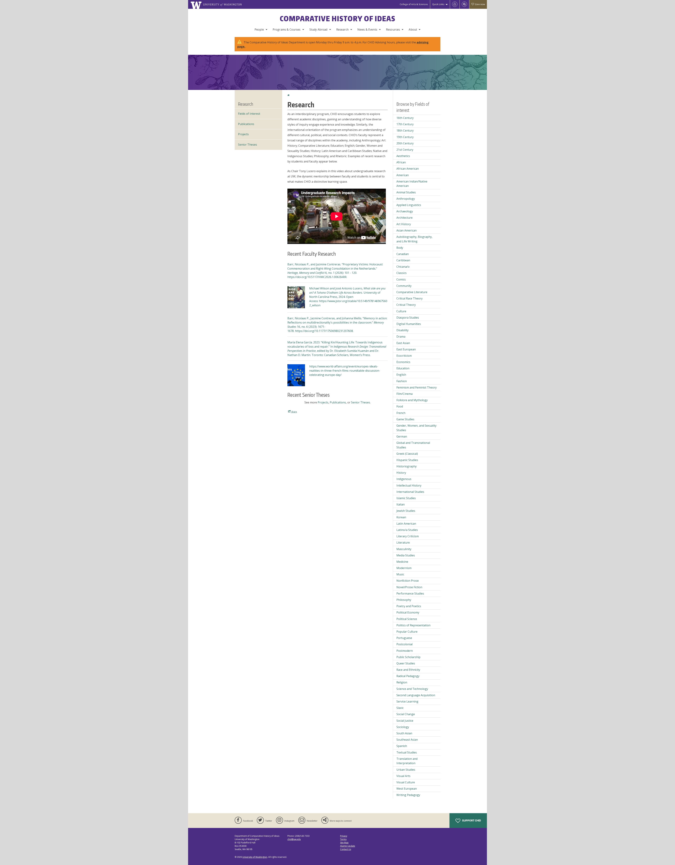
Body (399, 248)
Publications (338, 402)
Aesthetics (403, 156)
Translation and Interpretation (406, 761)
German (401, 436)
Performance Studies (410, 593)
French (400, 413)
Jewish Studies (405, 511)
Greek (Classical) (407, 454)
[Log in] (454, 4)
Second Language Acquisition (415, 695)
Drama (400, 336)
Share (294, 411)
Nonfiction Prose (407, 581)
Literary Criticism (407, 536)
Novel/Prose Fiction (409, 587)
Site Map (344, 842)
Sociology (402, 727)
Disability (402, 330)
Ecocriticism (404, 356)
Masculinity (403, 549)
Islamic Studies (406, 498)
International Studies (410, 492)
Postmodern (404, 651)
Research (342, 29)
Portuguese (404, 638)
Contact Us (345, 849)
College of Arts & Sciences (414, 4)
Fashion (401, 381)
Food (399, 406)
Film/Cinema (404, 394)
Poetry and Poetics (408, 606)
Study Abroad (318, 29)
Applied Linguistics (408, 205)
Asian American (406, 230)
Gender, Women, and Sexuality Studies (416, 428)
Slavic (400, 708)
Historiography (406, 466)
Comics (401, 279)
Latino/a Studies (407, 530)
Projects (323, 402)
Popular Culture (406, 632)
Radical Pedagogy (407, 676)
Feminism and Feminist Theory (416, 387)
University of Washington (254, 857)
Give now (480, 4)
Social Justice (404, 721)
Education (402, 368)
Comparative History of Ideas (337, 18)
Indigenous (403, 479)
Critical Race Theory (409, 298)
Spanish (401, 746)
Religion (401, 682)
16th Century (405, 118)
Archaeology (404, 211)
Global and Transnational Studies (413, 445)
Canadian (402, 254)
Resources (393, 29)
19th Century (405, 137)
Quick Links (438, 4)
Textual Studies (406, 752)
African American (407, 169)
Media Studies (405, 555)
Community (404, 286)
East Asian (403, 343)
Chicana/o (403, 267)
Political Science (406, 619)
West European (406, 789)
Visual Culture (405, 782)
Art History (403, 224)
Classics (401, 273)
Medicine (402, 562)
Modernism (404, 568)
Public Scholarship (408, 657)
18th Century (405, 130)
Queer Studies (405, 663)
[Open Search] (464, 4)
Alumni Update (347, 845)
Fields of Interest (249, 114)
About (413, 29)
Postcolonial (404, 644)
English (401, 375)
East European (406, 349)
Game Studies (405, 419)
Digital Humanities (408, 324)
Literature (403, 542)
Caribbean (403, 260)
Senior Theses (360, 402)
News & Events (367, 29)
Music (400, 574)
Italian (400, 504)
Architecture (404, 218)
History (401, 473)
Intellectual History (408, 485)
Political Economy (407, 612)
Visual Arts (403, 776)
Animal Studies (406, 192)
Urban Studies (405, 770)
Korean (401, 517)
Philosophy (403, 600)
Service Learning (407, 701)
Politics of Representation (413, 625)
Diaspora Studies (407, 317)
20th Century (405, 143)
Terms (343, 839)
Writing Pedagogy (408, 795)
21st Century (404, 150)
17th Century (405, 124)
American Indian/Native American (411, 183)
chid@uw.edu (294, 839)
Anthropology (405, 199)
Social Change (405, 714)
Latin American (406, 523)
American (402, 175)
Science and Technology (412, 689)
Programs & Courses (287, 29)
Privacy (343, 835)
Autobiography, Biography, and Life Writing (414, 239)
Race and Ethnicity (408, 670)
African (401, 162)
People (259, 29)
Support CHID (471, 820)
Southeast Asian (407, 740)
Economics (403, 362)
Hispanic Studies (407, 460)
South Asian (404, 733)
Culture (401, 311)
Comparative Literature (411, 292)
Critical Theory (406, 305)
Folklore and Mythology (412, 400)
